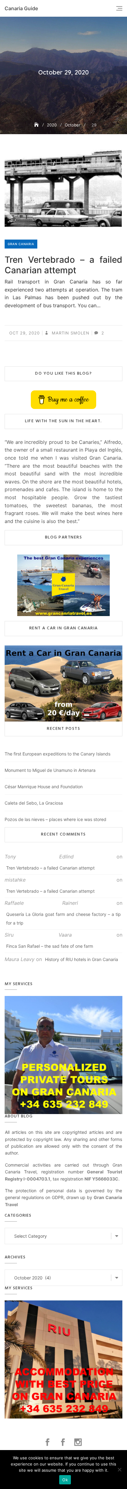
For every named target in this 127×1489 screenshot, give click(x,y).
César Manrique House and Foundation (44, 786)
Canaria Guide (21, 8)
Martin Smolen (69, 332)
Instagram (78, 1442)
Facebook (48, 1442)
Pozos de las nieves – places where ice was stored (55, 819)
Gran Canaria (21, 244)
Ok (65, 1479)
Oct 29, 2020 (24, 332)
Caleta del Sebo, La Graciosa (34, 803)
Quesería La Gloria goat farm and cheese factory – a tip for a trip (63, 918)
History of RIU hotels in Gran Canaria (81, 959)
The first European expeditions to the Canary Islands (57, 753)
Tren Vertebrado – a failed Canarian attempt (63, 264)
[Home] (37, 124)
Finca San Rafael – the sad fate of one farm (49, 946)
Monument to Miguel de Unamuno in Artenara (50, 770)
